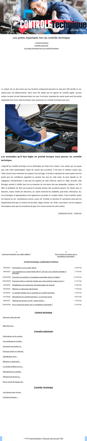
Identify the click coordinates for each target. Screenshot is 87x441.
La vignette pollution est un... (13, 366)
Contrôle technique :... (11, 397)
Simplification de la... (10, 356)
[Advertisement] (41, 67)
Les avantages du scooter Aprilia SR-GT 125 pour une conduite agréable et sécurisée (39, 272)
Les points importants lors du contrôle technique (41, 48)
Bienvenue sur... (8, 326)
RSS (61, 438)
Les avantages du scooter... (13, 341)
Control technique (42, 43)
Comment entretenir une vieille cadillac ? (16, 254)
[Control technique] (43, 17)
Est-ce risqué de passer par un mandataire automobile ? (66, 255)
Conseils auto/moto (41, 45)
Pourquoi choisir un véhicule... (13, 351)
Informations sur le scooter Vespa (24, 267)
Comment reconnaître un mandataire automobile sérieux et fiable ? (36, 277)
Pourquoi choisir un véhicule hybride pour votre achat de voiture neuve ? (38, 281)
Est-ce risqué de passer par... (13, 382)
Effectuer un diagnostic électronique (25, 289)
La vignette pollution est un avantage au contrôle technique (33, 293)
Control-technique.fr (35, 438)
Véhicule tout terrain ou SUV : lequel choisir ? (28, 300)
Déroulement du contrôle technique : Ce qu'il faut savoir (32, 297)
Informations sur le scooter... (13, 336)
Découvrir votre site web (11, 317)
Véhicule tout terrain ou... (12, 377)
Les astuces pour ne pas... (12, 392)
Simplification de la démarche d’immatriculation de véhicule (33, 285)
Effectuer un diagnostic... (12, 361)
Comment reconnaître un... (12, 346)
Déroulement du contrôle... (12, 372)
